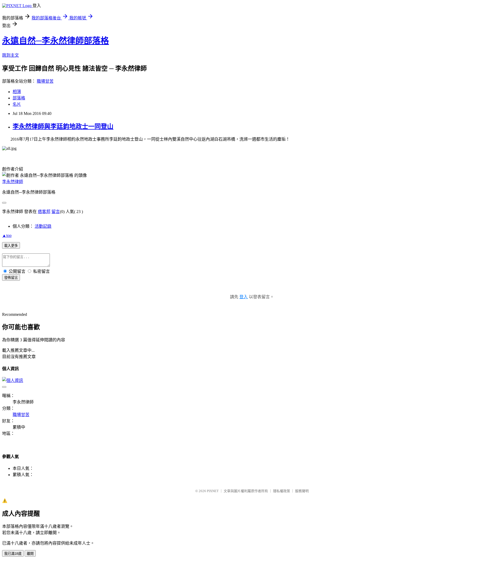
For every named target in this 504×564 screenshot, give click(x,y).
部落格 (19, 98)
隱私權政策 (281, 491)
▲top (7, 235)
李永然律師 (12, 181)
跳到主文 (10, 55)
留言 (55, 211)
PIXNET (213, 491)
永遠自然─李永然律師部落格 (55, 40)
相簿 (17, 91)
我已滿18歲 (13, 554)
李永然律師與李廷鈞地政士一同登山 (63, 126)
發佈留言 (11, 278)
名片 (17, 104)
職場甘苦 (45, 81)
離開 (30, 554)
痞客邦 (44, 211)
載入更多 (11, 246)
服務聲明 (302, 491)
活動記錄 (43, 226)
